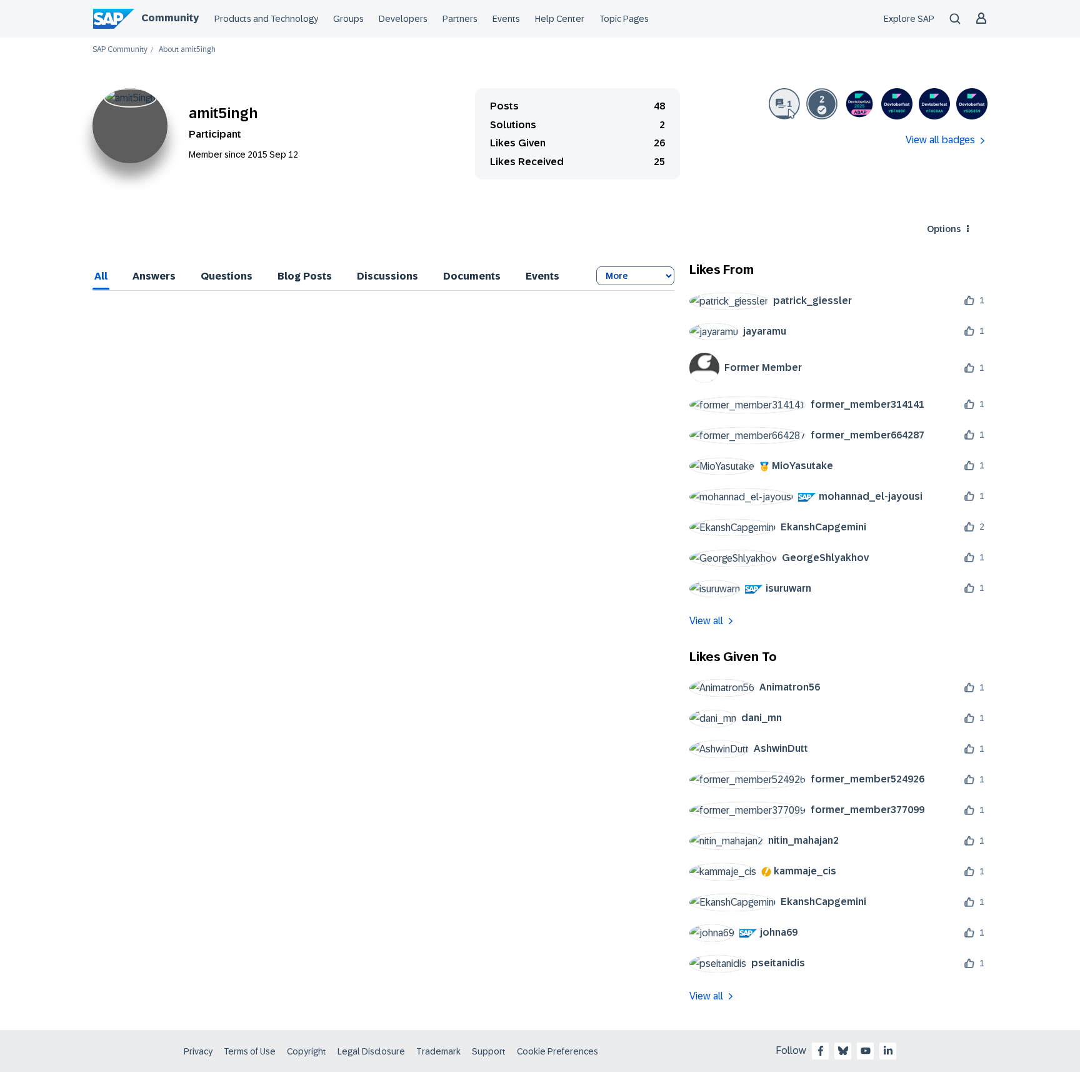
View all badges (940, 139)
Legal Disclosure (371, 1051)
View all (706, 620)
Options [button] (944, 229)
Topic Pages (624, 19)
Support (489, 1051)
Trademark (438, 1051)
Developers (403, 19)
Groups (348, 19)
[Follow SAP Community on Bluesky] (843, 1051)
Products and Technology (266, 19)
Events (506, 19)
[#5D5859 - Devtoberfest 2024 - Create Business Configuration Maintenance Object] (972, 103)
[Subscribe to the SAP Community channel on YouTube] (866, 1051)
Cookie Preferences (557, 1051)
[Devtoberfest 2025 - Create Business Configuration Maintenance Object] (859, 103)
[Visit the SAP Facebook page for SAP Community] (821, 1051)
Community (170, 18)
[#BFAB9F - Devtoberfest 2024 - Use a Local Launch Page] (896, 103)
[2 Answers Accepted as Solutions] (822, 103)
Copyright (306, 1051)
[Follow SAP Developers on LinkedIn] (888, 1051)
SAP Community (120, 50)
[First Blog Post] (784, 103)
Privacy (198, 1051)
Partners (460, 19)
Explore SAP (909, 19)
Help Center (559, 19)
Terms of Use (250, 1051)
